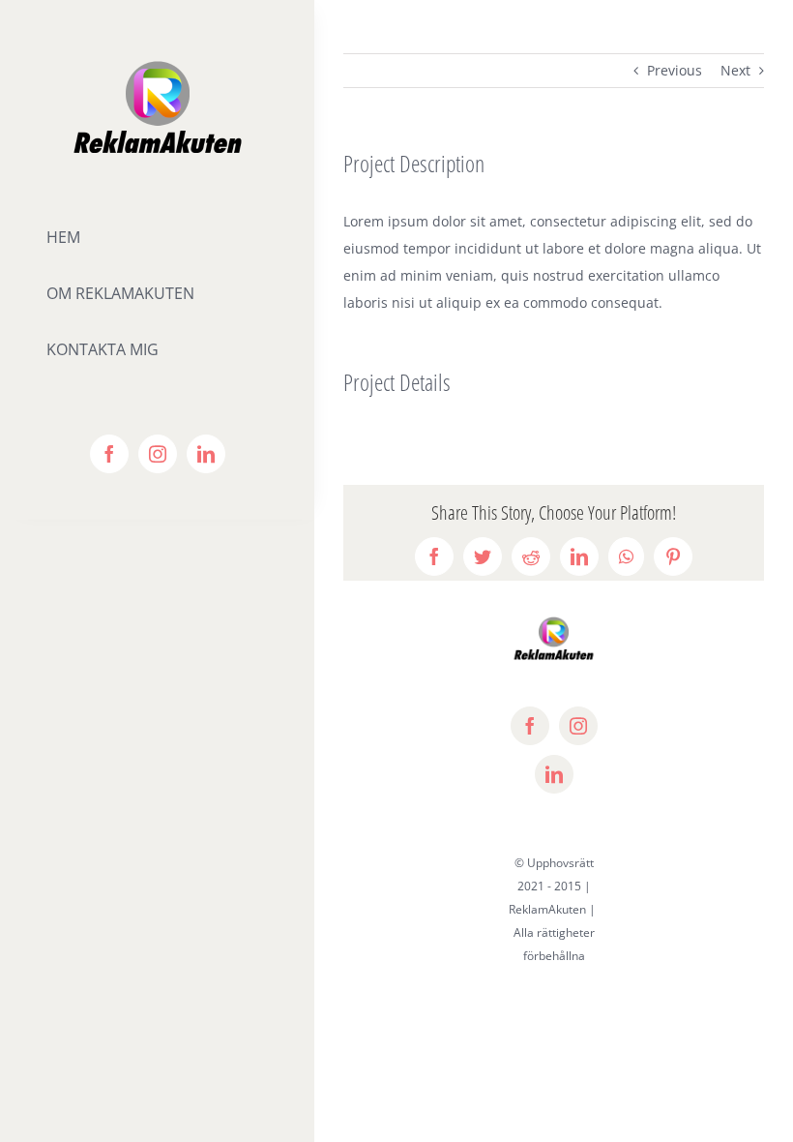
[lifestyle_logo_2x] (157, 64)
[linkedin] (206, 454)
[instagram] (157, 454)
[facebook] (109, 454)
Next (735, 70)
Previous (674, 70)
